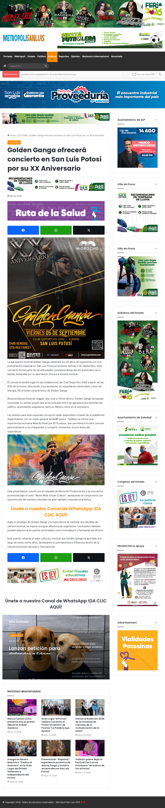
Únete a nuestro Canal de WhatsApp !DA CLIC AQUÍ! (56, 512)
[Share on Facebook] (23, 230)
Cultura (52, 56)
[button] (56, 298)
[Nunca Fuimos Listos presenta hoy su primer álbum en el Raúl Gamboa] (22, 707)
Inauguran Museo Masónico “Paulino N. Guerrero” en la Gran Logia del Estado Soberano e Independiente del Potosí (19, 768)
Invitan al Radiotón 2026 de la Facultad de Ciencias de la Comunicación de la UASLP (89, 725)
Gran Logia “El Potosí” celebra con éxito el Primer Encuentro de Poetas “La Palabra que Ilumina (55, 725)
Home (12, 135)
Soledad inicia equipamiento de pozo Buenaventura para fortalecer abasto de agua (62, 74)
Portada (8, 56)
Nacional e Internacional (95, 56)
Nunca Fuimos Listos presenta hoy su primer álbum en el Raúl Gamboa (21, 723)
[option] (56, 647)
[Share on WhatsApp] (56, 230)
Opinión (75, 56)
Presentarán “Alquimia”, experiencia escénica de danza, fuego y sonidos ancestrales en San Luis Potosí (55, 765)
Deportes (64, 56)
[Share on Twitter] (89, 230)
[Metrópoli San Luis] (24, 38)
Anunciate (116, 56)
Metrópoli (20, 56)
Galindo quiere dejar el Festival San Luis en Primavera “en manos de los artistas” (89, 764)
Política (42, 56)
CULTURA (22, 135)
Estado (31, 56)
